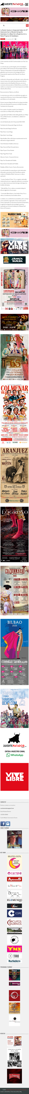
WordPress (8, 1091)
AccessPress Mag (17, 1091)
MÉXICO (2, 39)
